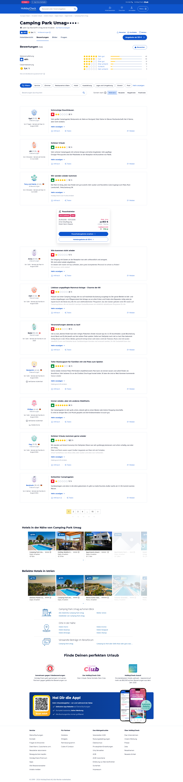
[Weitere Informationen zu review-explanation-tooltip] (50, 32)
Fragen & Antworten (36, 743)
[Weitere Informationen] (101, 229)
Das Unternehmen (131, 735)
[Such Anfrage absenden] (75, 8)
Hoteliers (64, 735)
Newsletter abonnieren (37, 750)
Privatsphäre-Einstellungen (103, 747)
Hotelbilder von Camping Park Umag (72, 616)
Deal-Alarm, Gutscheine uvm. (40, 747)
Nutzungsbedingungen (101, 739)
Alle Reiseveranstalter (37, 766)
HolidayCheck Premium (38, 758)
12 (78, 517)
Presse (126, 743)
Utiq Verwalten (98, 750)
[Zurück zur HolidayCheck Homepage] (28, 8)
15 (92, 511)
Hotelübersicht (26, 37)
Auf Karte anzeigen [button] (63, 28)
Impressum (97, 769)
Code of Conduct (67, 747)
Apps (31, 762)
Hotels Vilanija (102, 633)
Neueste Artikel (130, 754)
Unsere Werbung (130, 739)
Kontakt (128, 2)
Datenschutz (97, 743)
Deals (24, 2)
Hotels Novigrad (102, 630)
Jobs (126, 747)
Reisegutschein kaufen (37, 754)
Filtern (27, 85)
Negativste (131, 93)
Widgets (64, 739)
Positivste (142, 93)
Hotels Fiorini (63, 627)
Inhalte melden (35, 769)
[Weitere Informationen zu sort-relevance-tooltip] (105, 92)
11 (73, 517)
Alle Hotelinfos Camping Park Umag (71, 613)
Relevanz (112, 93)
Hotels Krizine (101, 627)
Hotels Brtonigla (64, 633)
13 (83, 517)
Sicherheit (96, 766)
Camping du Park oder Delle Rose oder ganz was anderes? (115, 644)
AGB (94, 754)
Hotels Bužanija (64, 630)
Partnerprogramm (68, 743)
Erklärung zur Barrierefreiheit (104, 762)
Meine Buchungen (36, 735)
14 (88, 517)
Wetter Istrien (101, 613)
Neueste (121, 93)
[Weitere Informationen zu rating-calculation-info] (44, 74)
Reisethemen (129, 750)
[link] (110, 9)
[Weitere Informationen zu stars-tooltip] (78, 23)
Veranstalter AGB (99, 735)
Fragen (64, 37)
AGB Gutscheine (99, 758)
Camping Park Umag (66, 644)
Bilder (54, 37)
